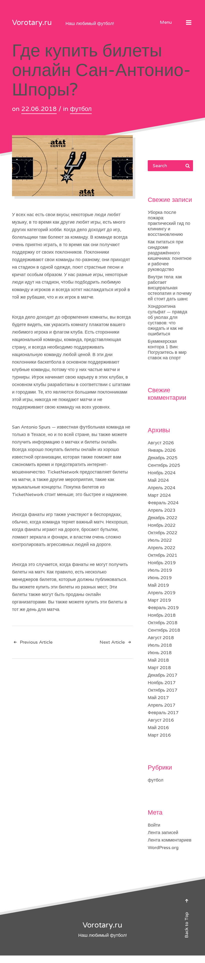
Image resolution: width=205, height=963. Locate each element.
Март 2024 (159, 495)
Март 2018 (159, 667)
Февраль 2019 (163, 607)
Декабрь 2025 (162, 458)
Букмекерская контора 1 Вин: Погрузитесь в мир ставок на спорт (167, 350)
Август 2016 (161, 720)
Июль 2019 (160, 570)
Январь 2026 (162, 450)
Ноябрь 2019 (162, 562)
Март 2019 (159, 600)
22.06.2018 (39, 109)
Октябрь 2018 (162, 622)
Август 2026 (161, 443)
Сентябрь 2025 (164, 465)
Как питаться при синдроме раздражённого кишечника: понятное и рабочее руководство (170, 255)
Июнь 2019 (160, 577)
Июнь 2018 (160, 652)
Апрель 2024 (161, 487)
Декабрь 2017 (162, 675)
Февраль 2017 (163, 712)
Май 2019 (158, 585)
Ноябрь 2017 (162, 682)
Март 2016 (159, 735)
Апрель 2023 (161, 510)
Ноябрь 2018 (162, 615)
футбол (81, 109)
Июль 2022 (160, 540)
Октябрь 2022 (162, 532)
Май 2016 (158, 727)
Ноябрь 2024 (162, 473)
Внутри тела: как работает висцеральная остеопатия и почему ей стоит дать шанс (170, 288)
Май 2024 (158, 480)
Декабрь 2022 (162, 517)
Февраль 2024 (163, 502)
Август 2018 (161, 637)
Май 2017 (158, 697)
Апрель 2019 (161, 592)
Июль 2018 (160, 645)
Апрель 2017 (161, 705)
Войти (154, 825)
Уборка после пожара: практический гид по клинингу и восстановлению (169, 223)
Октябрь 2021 (162, 555)
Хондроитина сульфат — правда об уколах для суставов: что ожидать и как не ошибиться (167, 320)
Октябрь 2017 (162, 690)
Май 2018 (158, 660)
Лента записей (163, 832)
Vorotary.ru (32, 22)
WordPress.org (163, 847)
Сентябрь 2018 (164, 630)
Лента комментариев (170, 840)
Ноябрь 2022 (162, 525)
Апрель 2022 (161, 547)
